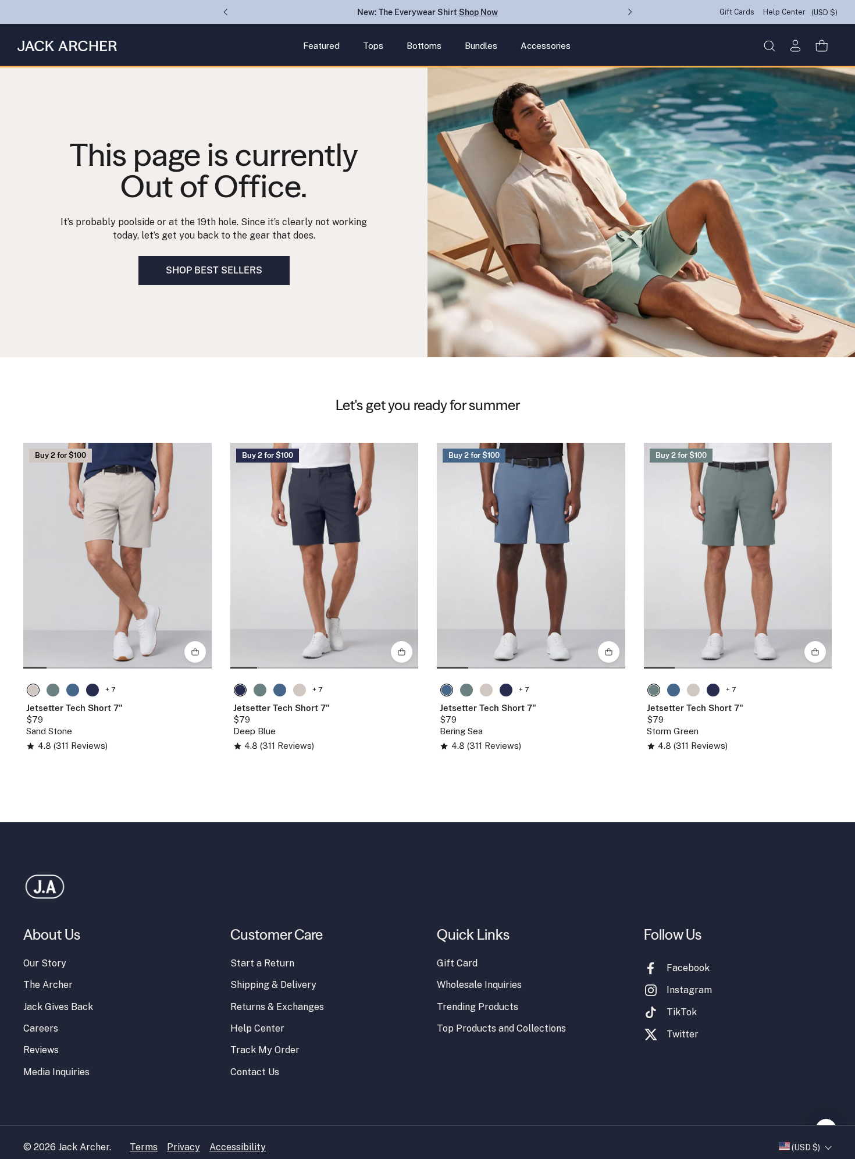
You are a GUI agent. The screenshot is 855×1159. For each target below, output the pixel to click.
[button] (769, 45)
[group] (117, 556)
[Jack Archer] (67, 46)
